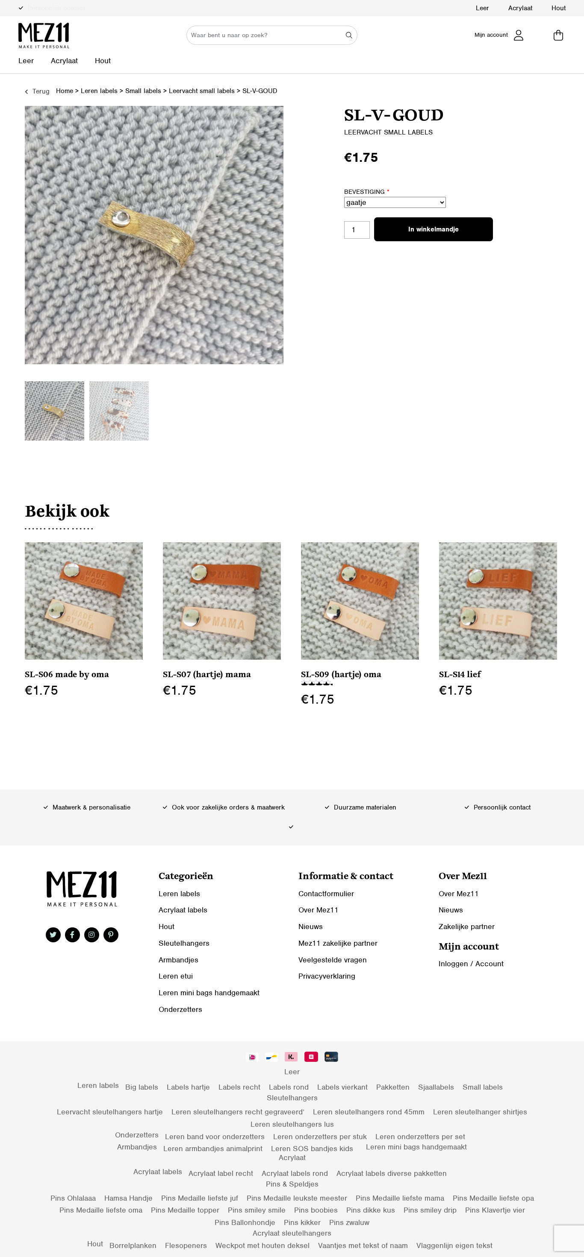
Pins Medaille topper (185, 1210)
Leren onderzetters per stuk (320, 1136)
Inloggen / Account (471, 963)
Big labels (141, 1087)
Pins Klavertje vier (495, 1210)
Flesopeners (186, 1245)
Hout (559, 8)
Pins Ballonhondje (245, 1222)
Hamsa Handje (128, 1198)
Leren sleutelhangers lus (292, 1124)
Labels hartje (188, 1087)
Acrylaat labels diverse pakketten (391, 1173)
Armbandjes (178, 960)
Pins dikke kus (370, 1210)
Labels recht (239, 1087)
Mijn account (491, 34)
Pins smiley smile (257, 1210)
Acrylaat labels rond (295, 1173)
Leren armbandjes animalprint (213, 1148)
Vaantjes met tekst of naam (363, 1245)
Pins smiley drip (430, 1210)
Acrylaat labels (183, 910)
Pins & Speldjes (292, 1184)
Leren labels (99, 91)
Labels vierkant (342, 1087)
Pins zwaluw (349, 1222)
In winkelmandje (433, 229)
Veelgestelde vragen (332, 960)
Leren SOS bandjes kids (312, 1148)
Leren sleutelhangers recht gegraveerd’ (237, 1112)
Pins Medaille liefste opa (493, 1198)
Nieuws (310, 926)
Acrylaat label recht (221, 1173)
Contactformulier (326, 893)
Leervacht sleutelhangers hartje (110, 1112)
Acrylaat (520, 8)
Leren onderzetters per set (420, 1136)
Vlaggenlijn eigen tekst (454, 1245)
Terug (40, 91)
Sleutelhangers (184, 943)
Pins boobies (316, 1210)
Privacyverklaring (326, 976)
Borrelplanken (132, 1245)
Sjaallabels (436, 1087)
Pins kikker (302, 1222)
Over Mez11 (318, 910)
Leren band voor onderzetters (215, 1136)
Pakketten (393, 1087)
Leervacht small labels (202, 91)
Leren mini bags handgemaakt (209, 992)
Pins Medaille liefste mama (400, 1198)
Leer (482, 8)
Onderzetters (180, 1009)
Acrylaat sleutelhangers (292, 1233)
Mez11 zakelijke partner (338, 943)
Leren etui (176, 976)
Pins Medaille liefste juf (199, 1198)
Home (64, 91)
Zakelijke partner (467, 926)
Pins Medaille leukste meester (297, 1198)
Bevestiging (366, 192)
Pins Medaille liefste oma (100, 1210)
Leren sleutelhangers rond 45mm (369, 1112)
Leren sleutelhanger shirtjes (480, 1112)
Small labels (143, 91)
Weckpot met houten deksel (262, 1245)
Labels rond (289, 1087)
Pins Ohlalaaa (73, 1198)
